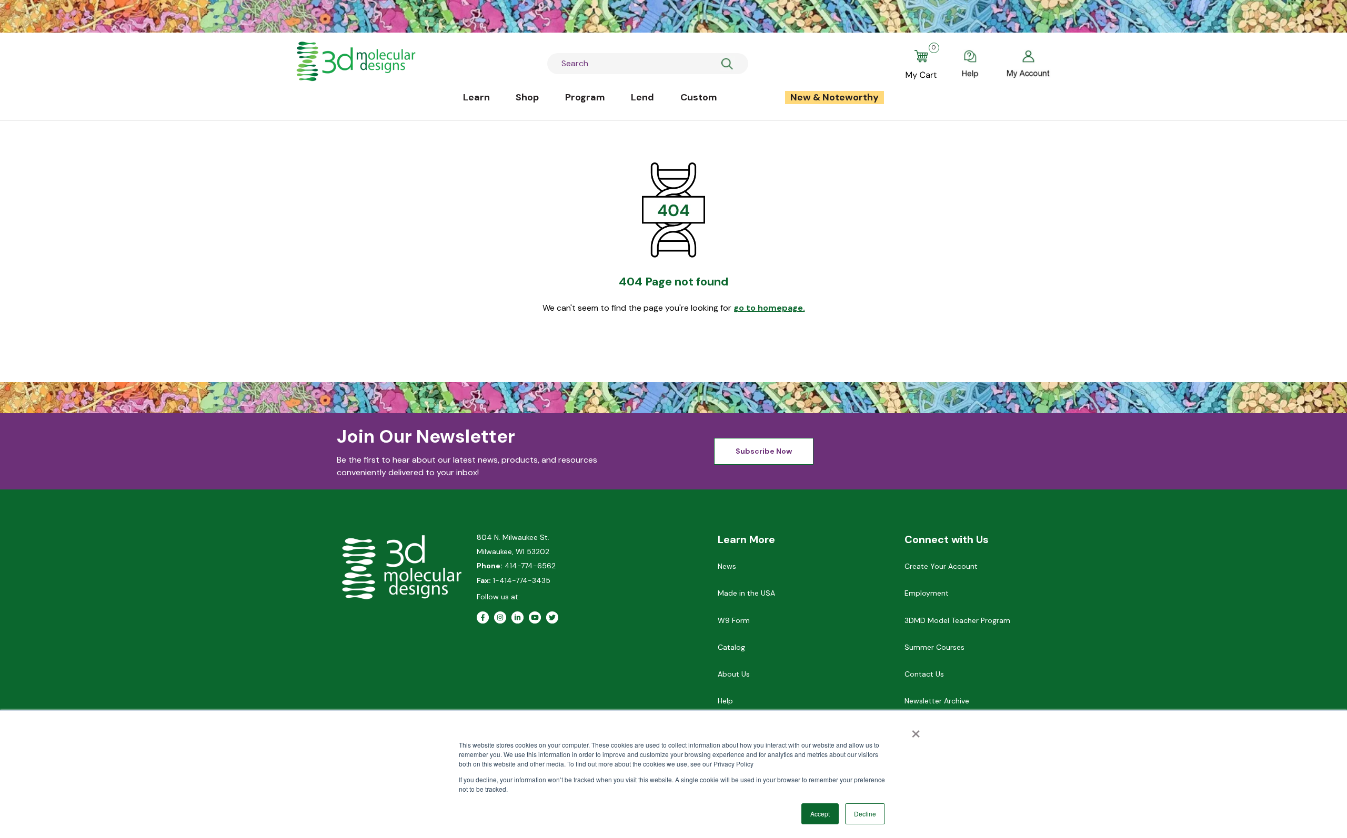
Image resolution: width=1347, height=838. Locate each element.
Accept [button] (820, 813)
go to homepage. (769, 307)
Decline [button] (865, 813)
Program (585, 97)
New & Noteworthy (834, 97)
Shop (527, 97)
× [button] (916, 730)
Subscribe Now (764, 451)
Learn (476, 97)
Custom (698, 97)
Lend (642, 97)
